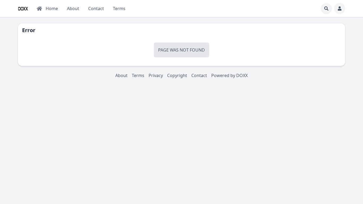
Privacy (156, 75)
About (121, 75)
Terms (138, 75)
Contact (199, 75)
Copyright (177, 75)
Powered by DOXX (229, 75)
